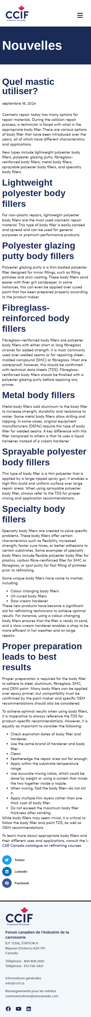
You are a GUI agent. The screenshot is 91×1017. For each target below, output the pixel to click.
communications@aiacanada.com (31, 996)
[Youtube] (18, 1009)
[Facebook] (8, 1009)
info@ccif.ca (14, 983)
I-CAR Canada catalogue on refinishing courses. (45, 843)
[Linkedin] (28, 1009)
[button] (80, 15)
